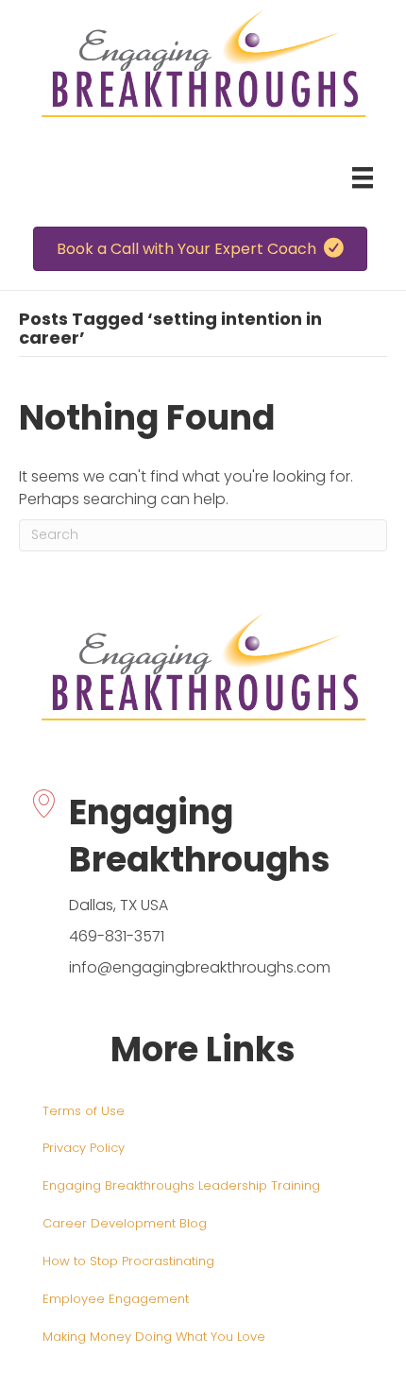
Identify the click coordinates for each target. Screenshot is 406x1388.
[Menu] (362, 177)
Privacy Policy (83, 1148)
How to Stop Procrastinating (128, 1261)
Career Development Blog (124, 1223)
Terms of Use (83, 1111)
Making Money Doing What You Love (153, 1337)
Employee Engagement (115, 1299)
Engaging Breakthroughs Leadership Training (181, 1185)
